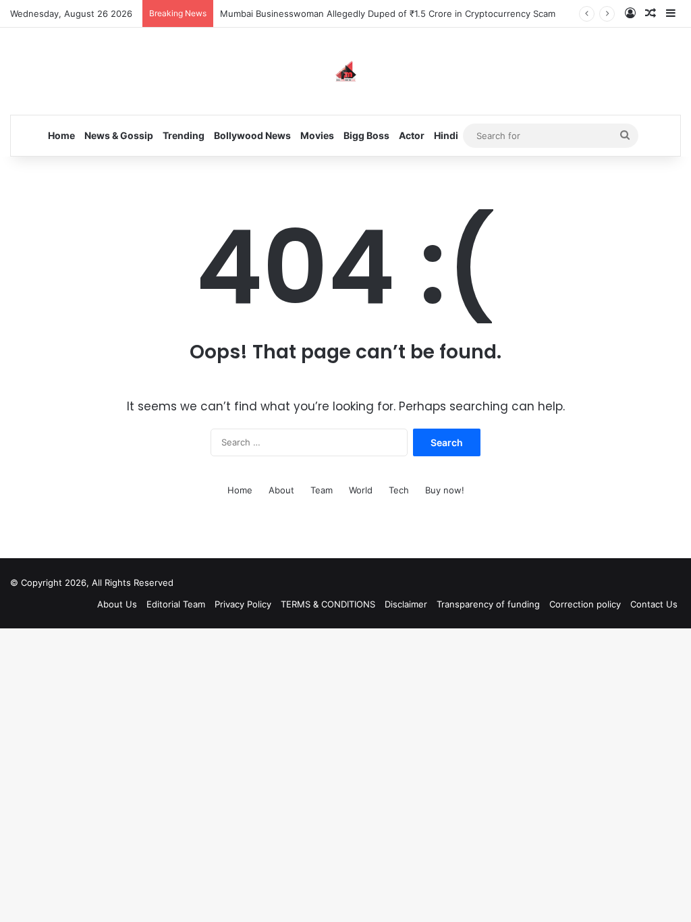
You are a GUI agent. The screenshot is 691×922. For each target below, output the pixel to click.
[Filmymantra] (345, 71)
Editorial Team (175, 604)
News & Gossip (118, 135)
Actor (411, 135)
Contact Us (654, 604)
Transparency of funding (488, 604)
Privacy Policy (243, 604)
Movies (317, 135)
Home (61, 135)
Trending (183, 135)
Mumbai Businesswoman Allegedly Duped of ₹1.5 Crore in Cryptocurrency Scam (387, 13)
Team (321, 490)
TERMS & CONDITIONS (328, 604)
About (281, 490)
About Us (117, 604)
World (360, 490)
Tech (399, 490)
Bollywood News (252, 135)
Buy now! (444, 490)
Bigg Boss (366, 135)
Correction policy (585, 604)
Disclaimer (406, 604)
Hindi (446, 135)
